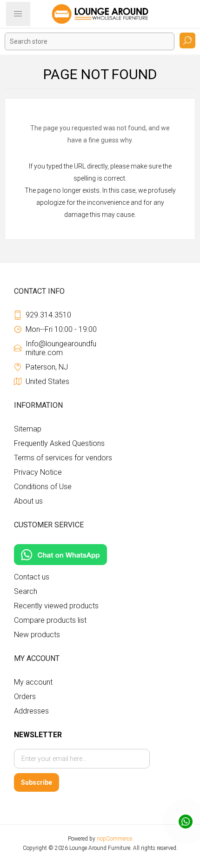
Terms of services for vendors (63, 457)
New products (37, 634)
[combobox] (89, 41)
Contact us (31, 576)
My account (33, 682)
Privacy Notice (38, 472)
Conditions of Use (43, 486)
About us (28, 501)
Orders (25, 696)
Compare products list (50, 620)
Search (187, 40)
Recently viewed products (56, 605)
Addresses (31, 711)
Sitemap (27, 428)
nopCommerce (114, 838)
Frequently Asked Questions (59, 443)
